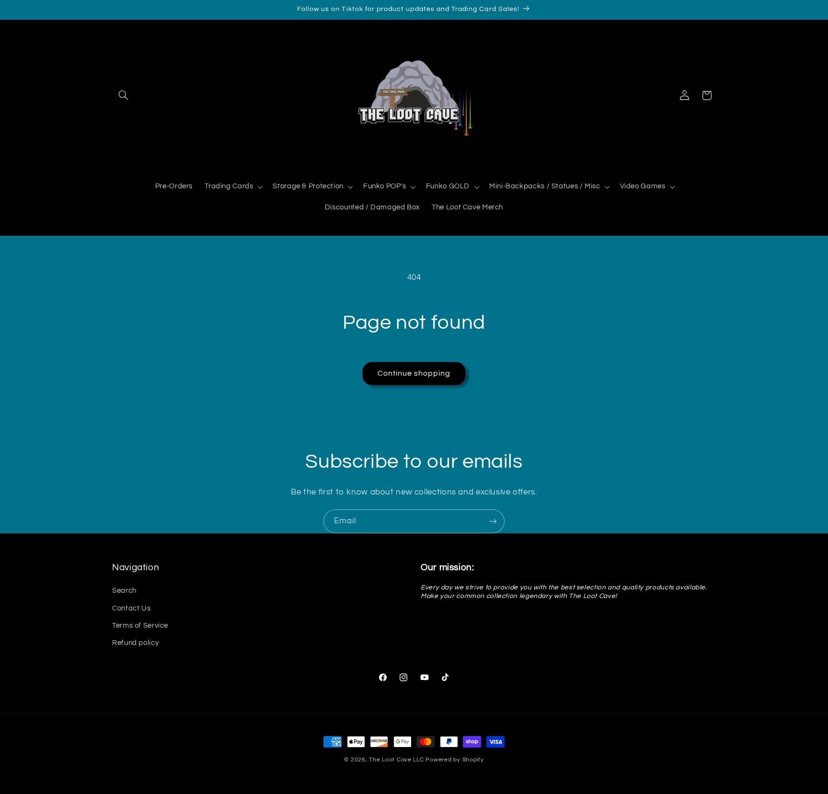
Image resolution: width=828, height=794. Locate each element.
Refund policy (135, 643)
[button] (123, 95)
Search (124, 591)
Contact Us (131, 608)
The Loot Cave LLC (396, 759)
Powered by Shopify (454, 759)
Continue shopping (414, 373)
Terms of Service (140, 625)
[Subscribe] (493, 521)
